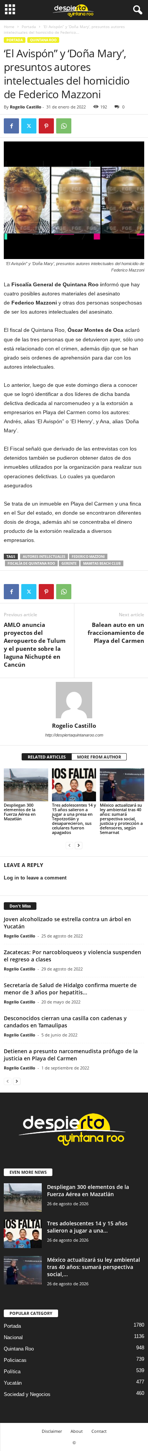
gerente (69, 563)
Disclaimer (52, 1431)
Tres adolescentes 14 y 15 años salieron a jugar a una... (87, 1227)
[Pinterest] (46, 125)
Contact (99, 1431)
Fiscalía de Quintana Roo (31, 563)
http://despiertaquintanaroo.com (74, 735)
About (77, 1431)
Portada (29, 26)
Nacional (13, 1337)
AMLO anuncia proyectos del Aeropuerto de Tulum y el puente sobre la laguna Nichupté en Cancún (35, 644)
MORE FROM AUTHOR (99, 757)
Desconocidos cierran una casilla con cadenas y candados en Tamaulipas (65, 1021)
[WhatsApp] (63, 125)
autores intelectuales (44, 556)
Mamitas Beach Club (102, 563)
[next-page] (78, 845)
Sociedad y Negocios (27, 1394)
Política (12, 1371)
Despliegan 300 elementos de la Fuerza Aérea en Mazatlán (20, 811)
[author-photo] (74, 700)
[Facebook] (11, 125)
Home (9, 26)
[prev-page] (69, 845)
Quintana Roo (43, 40)
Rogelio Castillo (25, 107)
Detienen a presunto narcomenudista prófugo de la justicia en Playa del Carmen (71, 1054)
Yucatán (13, 1383)
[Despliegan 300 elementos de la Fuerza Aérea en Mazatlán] (26, 784)
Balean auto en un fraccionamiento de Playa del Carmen (116, 632)
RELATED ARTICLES (47, 757)
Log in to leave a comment (35, 878)
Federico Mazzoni (88, 556)
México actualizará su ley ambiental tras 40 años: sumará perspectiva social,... (93, 1267)
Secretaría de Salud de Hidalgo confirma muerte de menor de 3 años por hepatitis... (70, 988)
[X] (28, 125)
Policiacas (15, 1360)
